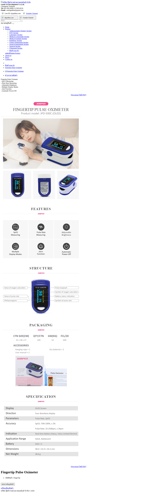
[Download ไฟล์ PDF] (78, 95)
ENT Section (13, 33)
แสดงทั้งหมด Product (12, 53)
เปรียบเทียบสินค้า (7, 488)
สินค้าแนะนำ (14, 51)
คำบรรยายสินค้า (11, 75)
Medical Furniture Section (18, 39)
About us (8, 55)
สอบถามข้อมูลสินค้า (8, 484)
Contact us (8, 59)
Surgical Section (14, 46)
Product (7, 29)
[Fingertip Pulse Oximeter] (14, 71)
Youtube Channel (32, 13)
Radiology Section (15, 40)
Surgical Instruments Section (19, 44)
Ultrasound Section (15, 48)
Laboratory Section (15, 35)
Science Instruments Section (18, 42)
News (7, 57)
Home (7, 27)
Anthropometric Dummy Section (20, 31)
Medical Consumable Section (19, 37)
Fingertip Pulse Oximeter (13, 68)
